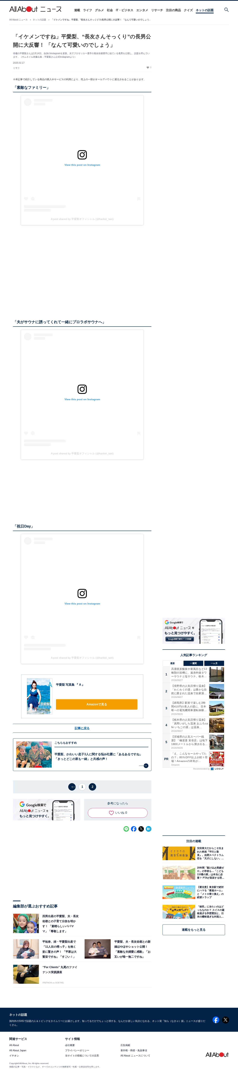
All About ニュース (18, 19)
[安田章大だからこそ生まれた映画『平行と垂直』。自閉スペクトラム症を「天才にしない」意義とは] (210, 853)
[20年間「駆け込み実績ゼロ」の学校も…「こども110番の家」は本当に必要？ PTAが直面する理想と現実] (210, 873)
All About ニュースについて (135, 1056)
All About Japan (17, 1050)
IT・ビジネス (124, 10)
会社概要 (70, 1045)
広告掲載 (125, 1045)
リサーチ (157, 10)
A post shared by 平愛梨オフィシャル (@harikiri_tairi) (82, 219)
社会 (110, 10)
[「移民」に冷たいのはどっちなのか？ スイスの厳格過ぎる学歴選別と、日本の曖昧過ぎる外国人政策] (210, 911)
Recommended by (201, 769)
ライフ (87, 10)
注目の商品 (173, 10)
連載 (77, 10)
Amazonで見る (96, 704)
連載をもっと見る (194, 929)
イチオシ (14, 1056)
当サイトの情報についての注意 (82, 1056)
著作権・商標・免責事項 (133, 1050)
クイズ (188, 10)
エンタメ (142, 10)
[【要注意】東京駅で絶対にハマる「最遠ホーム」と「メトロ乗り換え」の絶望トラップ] (210, 892)
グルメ (99, 10)
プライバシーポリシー (77, 1050)
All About (14, 1045)
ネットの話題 (205, 10)
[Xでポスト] (141, 829)
